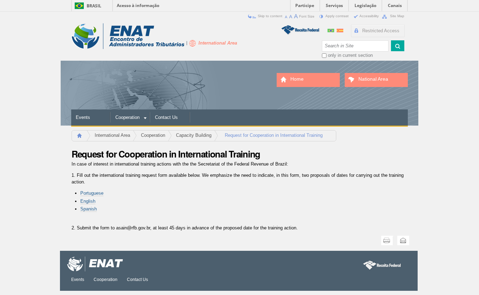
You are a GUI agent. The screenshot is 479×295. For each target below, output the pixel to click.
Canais (395, 5)
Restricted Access (380, 30)
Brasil (94, 6)
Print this (387, 240)
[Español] (340, 29)
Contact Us (166, 117)
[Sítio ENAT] (127, 36)
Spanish (88, 209)
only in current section (350, 55)
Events (83, 117)
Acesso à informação (138, 5)
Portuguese (91, 193)
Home (82, 138)
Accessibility (369, 16)
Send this (403, 240)
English (87, 201)
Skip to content (270, 16)
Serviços (334, 5)
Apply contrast (337, 16)
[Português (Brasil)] (332, 29)
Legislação (365, 5)
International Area (112, 135)
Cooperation (127, 117)
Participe (304, 5)
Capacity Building (193, 135)
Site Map (396, 16)
